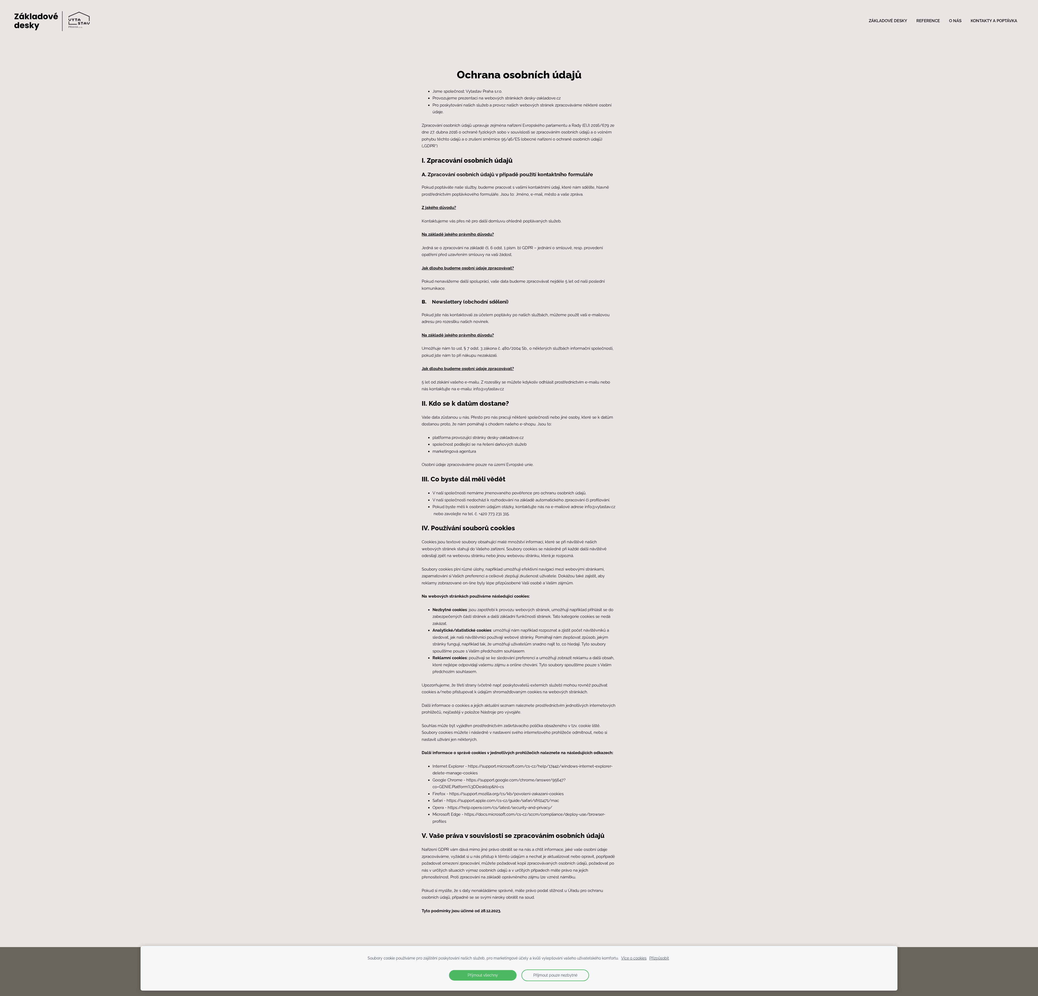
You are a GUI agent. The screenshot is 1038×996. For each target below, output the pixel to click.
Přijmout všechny (483, 975)
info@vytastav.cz (488, 389)
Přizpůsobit (659, 958)
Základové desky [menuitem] (888, 20)
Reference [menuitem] (928, 20)
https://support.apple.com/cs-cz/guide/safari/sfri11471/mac (503, 800)
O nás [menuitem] (955, 20)
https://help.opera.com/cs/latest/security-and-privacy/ (500, 807)
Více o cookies (634, 958)
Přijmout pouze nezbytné (555, 975)
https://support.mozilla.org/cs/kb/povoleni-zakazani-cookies (506, 793)
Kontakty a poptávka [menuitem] (994, 20)
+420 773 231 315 (494, 513)
